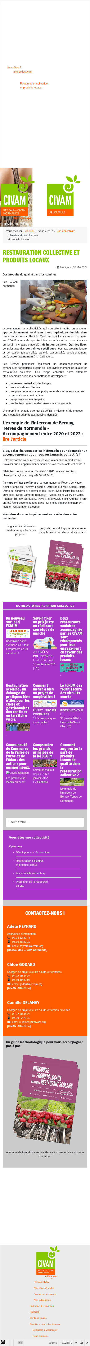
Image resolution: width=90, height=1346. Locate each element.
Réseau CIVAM (41, 1282)
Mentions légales (38, 1318)
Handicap (34, 1312)
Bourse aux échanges (45, 1294)
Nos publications (42, 1300)
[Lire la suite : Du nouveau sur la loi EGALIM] (18, 633)
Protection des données (42, 1306)
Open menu (7, 3)
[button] (14, 7)
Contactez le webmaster (45, 1330)
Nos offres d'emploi (43, 1288)
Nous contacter (40, 1336)
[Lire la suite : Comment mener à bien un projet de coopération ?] (45, 704)
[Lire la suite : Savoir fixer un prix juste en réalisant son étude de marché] (45, 643)
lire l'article (14, 439)
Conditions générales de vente (45, 1324)
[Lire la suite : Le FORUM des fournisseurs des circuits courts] (72, 704)
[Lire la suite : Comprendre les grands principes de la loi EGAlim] (45, 763)
